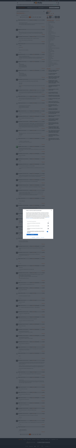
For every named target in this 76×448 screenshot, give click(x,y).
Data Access (38, 237)
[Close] (51, 210)
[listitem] (38, 221)
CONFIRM (32, 234)
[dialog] (38, 224)
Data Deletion (33, 237)
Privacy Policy (42, 237)
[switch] (48, 223)
